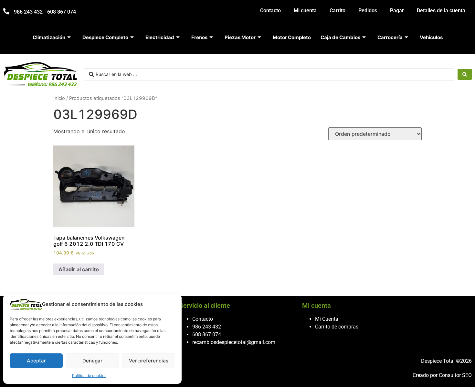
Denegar (92, 361)
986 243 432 (206, 327)
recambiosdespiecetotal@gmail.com (233, 342)
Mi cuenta (305, 10)
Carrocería (390, 37)
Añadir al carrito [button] (78, 269)
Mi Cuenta (326, 319)
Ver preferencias (148, 361)
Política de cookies (89, 375)
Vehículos (431, 37)
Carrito (337, 10)
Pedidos (367, 10)
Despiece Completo (105, 37)
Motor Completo (292, 37)
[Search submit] (465, 74)
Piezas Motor (240, 37)
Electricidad (159, 37)
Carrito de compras (336, 327)
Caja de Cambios (340, 37)
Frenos (199, 37)
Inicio (59, 98)
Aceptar (36, 361)
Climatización (49, 37)
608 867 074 (206, 334)
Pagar (397, 10)
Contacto (270, 10)
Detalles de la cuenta (441, 10)
